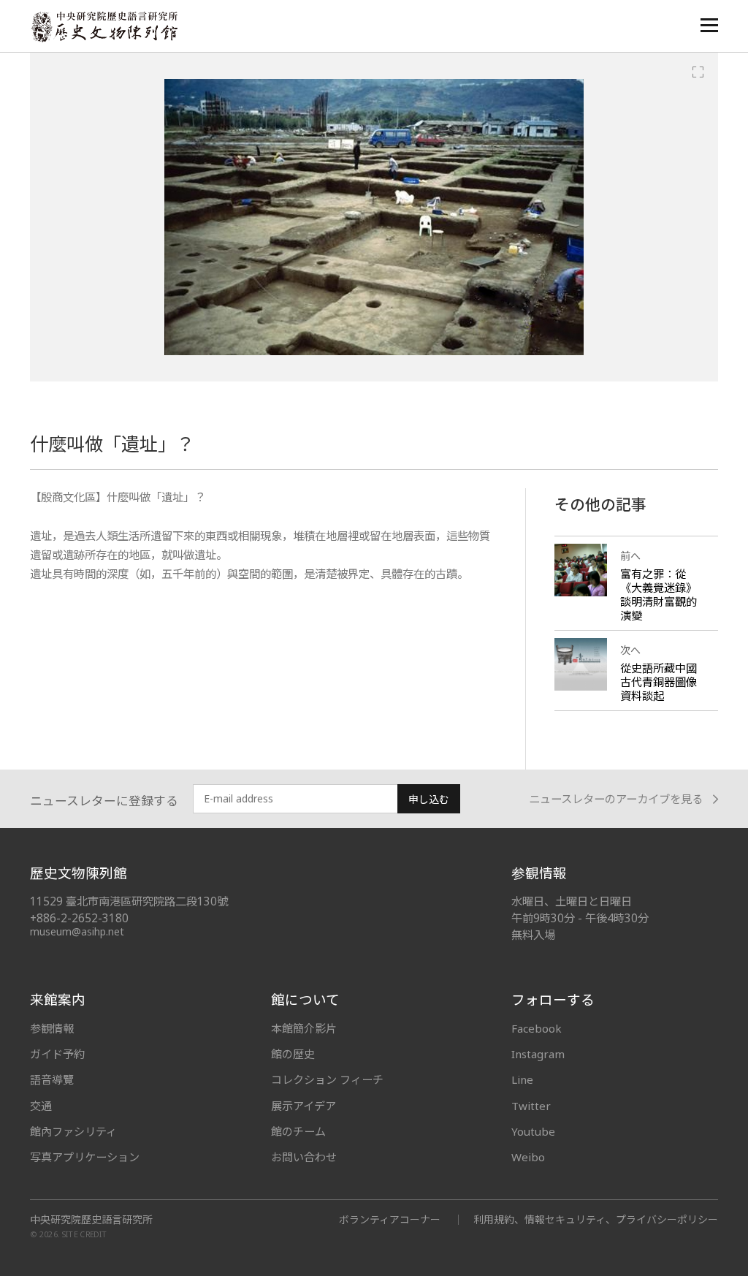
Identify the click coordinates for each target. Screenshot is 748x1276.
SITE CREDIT (84, 1233)
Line (522, 1079)
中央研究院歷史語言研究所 (91, 1220)
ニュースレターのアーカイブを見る (616, 799)
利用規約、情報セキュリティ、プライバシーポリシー (595, 1219)
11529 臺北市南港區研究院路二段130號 (129, 901)
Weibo (528, 1157)
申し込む (428, 799)
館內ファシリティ (73, 1131)
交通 (41, 1105)
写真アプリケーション (85, 1157)
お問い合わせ (304, 1157)
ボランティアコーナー (389, 1219)
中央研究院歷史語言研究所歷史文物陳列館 (104, 26)
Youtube (533, 1131)
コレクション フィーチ (327, 1079)
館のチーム (298, 1131)
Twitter (531, 1105)
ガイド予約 (57, 1054)
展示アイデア (303, 1105)
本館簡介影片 (304, 1028)
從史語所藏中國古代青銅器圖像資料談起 (658, 682)
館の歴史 (293, 1054)
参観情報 (52, 1028)
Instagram (538, 1054)
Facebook (536, 1028)
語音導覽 (52, 1079)
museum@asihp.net (77, 931)
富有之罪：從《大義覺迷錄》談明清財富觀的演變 (658, 594)
